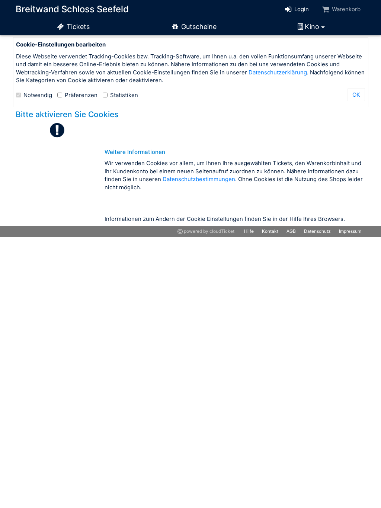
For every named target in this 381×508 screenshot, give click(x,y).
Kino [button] (312, 26)
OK (356, 94)
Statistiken (124, 95)
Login (301, 9)
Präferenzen (81, 95)
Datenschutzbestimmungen (199, 179)
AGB (291, 231)
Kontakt (270, 231)
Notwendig (37, 95)
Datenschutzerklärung (278, 72)
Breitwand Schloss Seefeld (72, 9)
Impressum (350, 231)
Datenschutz (317, 231)
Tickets (77, 26)
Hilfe (249, 231)
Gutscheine (198, 26)
